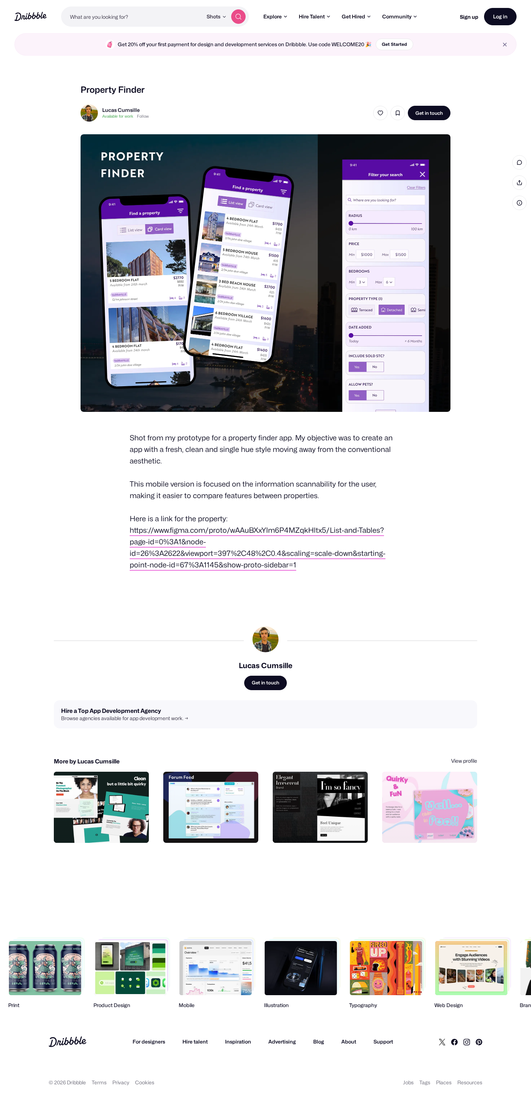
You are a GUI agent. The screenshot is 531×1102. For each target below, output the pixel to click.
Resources (469, 1082)
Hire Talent (312, 16)
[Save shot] (397, 113)
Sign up (469, 17)
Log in (500, 16)
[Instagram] (466, 1041)
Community (396, 16)
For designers (149, 1041)
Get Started (394, 44)
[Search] (238, 16)
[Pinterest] (479, 1041)
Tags (424, 1082)
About (348, 1041)
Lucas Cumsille (121, 110)
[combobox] (131, 16)
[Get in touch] (106, 829)
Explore (272, 16)
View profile (464, 761)
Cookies (144, 1082)
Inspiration (238, 1041)
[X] (442, 1041)
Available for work (117, 116)
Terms (99, 1082)
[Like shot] (380, 113)
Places (444, 1082)
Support (383, 1041)
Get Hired (353, 16)
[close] (504, 44)
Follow (143, 116)
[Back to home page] (30, 16)
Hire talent (195, 1041)
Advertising (282, 1041)
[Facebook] (454, 1041)
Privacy (120, 1082)
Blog (318, 1041)
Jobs (408, 1082)
